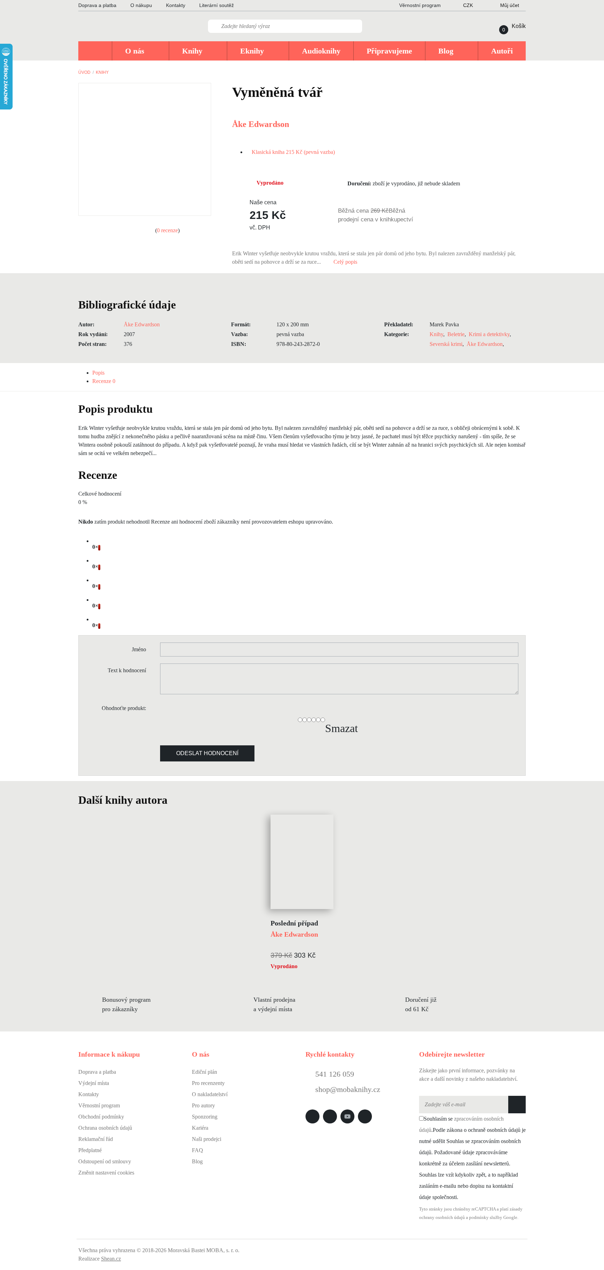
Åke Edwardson (260, 124)
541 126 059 (333, 1074)
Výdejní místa (93, 1083)
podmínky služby (485, 1217)
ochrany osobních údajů (442, 1217)
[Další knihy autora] (175, 800)
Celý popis (346, 262)
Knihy (102, 72)
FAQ (197, 1150)
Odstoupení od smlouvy (104, 1161)
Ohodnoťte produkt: (124, 708)
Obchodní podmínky (101, 1117)
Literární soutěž (216, 5)
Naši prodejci (206, 1139)
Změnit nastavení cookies (106, 1173)
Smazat (341, 728)
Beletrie (456, 334)
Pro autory (203, 1105)
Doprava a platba (97, 5)
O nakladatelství (210, 1094)
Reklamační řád (95, 1139)
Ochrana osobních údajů (105, 1128)
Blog (197, 1161)
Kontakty (175, 5)
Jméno (139, 649)
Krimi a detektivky (489, 334)
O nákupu (141, 5)
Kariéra (200, 1128)
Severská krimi (446, 344)
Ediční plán (204, 1072)
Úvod (84, 72)
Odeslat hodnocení (207, 753)
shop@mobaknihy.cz (347, 1089)
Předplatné (90, 1150)
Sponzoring (204, 1117)
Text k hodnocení (127, 670)
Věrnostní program (99, 1105)
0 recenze (167, 230)
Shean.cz (111, 1259)
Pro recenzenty (208, 1083)
